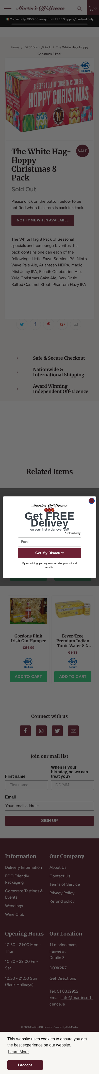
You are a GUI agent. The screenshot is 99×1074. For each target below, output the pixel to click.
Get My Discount (49, 553)
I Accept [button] (25, 1065)
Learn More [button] (18, 1052)
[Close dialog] (92, 501)
